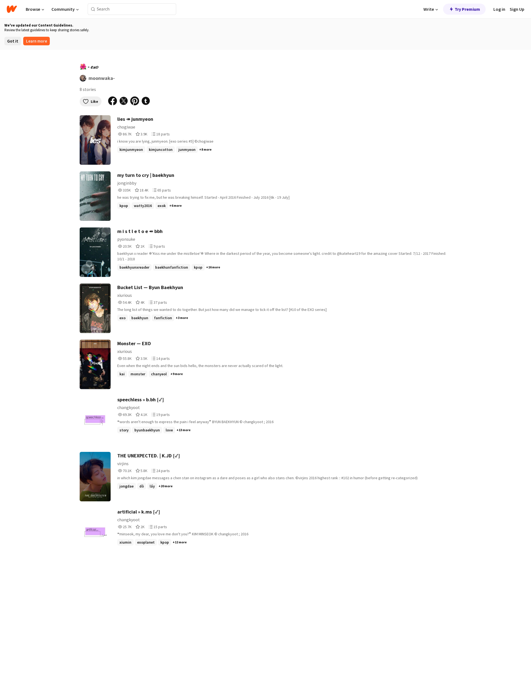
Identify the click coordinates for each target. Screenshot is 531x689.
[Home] (12, 9)
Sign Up (517, 9)
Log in (499, 9)
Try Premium (467, 9)
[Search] (93, 9)
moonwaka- (101, 78)
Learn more (36, 41)
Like (94, 101)
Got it (12, 41)
